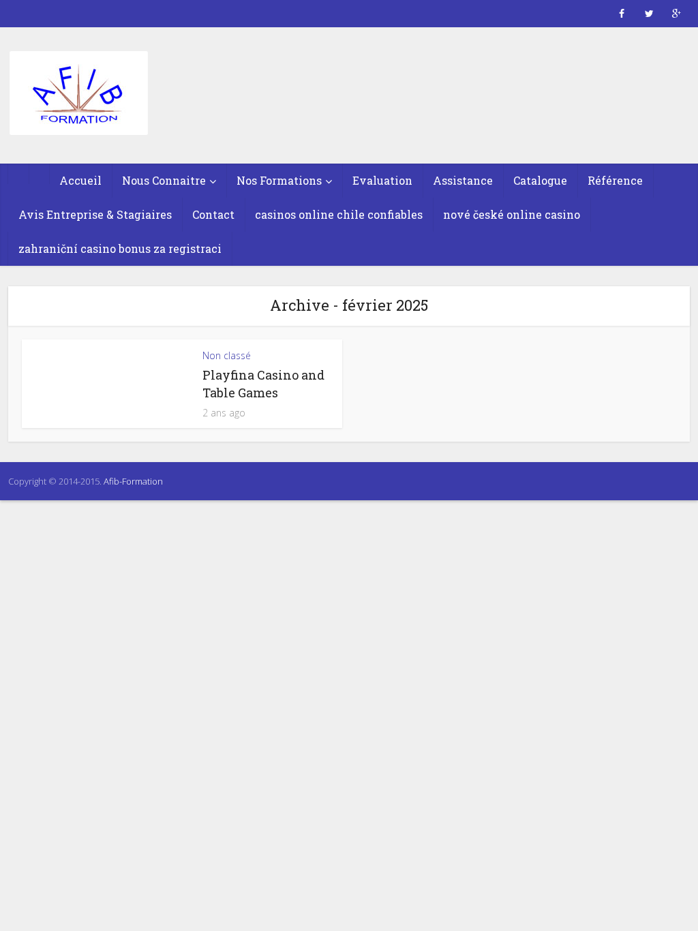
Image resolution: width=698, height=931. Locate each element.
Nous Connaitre (164, 180)
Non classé (226, 355)
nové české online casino (511, 214)
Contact (213, 214)
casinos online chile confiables (339, 214)
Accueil (80, 180)
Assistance (463, 180)
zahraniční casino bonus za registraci (120, 248)
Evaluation (382, 180)
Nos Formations (279, 180)
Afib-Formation (133, 481)
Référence (615, 180)
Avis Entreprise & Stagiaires (95, 214)
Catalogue (540, 180)
